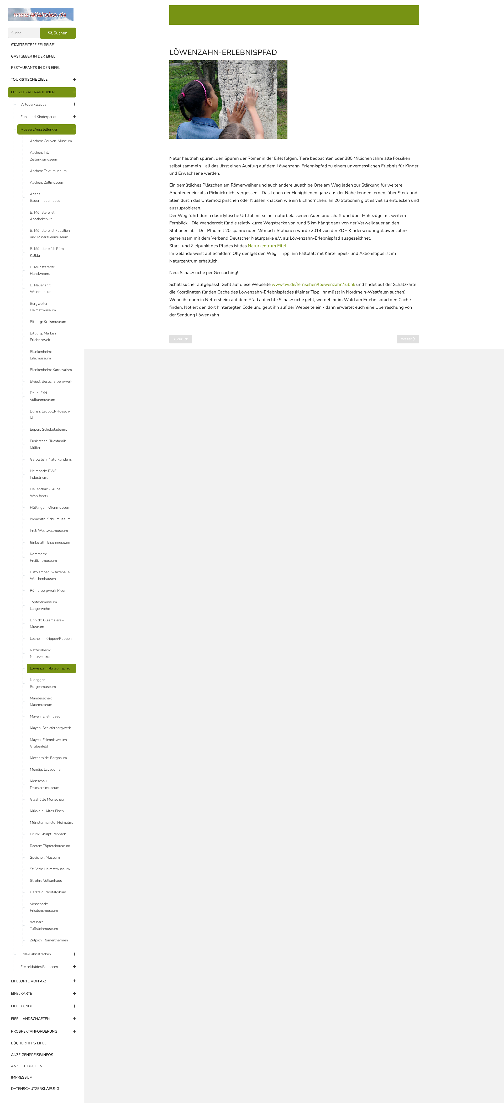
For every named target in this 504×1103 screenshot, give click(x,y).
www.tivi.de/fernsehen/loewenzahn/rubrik (313, 284)
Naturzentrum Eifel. (267, 246)
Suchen (59, 33)
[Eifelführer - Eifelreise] (42, 14)
